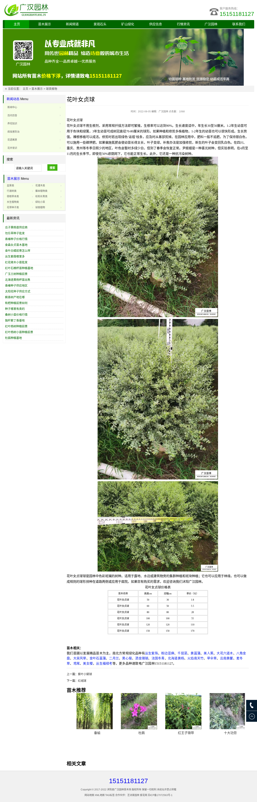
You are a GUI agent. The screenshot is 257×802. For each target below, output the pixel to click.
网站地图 (89, 795)
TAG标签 (110, 795)
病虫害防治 (13, 131)
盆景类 (10, 185)
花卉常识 (12, 148)
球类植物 (51, 88)
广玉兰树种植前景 (16, 273)
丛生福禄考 (104, 663)
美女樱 (88, 663)
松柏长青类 (41, 196)
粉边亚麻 (167, 653)
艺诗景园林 (133, 795)
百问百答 (12, 115)
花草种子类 (13, 207)
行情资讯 (183, 24)
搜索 (52, 167)
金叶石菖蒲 (98, 658)
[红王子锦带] (180, 711)
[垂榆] (91, 711)
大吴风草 (79, 658)
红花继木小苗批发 (16, 262)
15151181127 (237, 14)
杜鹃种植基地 (13, 337)
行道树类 (11, 191)
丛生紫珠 (151, 653)
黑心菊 (127, 658)
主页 (17, 24)
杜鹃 (135, 733)
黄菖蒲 (195, 653)
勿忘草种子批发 (15, 233)
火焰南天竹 (195, 658)
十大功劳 (224, 733)
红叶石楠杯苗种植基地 (19, 268)
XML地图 (100, 795)
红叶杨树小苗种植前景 (19, 332)
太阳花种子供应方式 (17, 291)
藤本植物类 (41, 191)
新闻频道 (72, 24)
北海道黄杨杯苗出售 (17, 279)
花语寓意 (12, 139)
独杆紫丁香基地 (15, 320)
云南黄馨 (226, 658)
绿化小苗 (40, 202)
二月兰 (114, 658)
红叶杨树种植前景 (16, 326)
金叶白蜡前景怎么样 (17, 250)
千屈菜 (182, 653)
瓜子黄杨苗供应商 (16, 227)
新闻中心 (12, 107)
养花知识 (12, 123)
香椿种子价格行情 (16, 239)
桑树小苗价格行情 (16, 314)
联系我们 (238, 24)
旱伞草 (212, 658)
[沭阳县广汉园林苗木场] (53, 10)
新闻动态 (13, 99)
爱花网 (143, 795)
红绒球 (82, 680)
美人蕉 (208, 653)
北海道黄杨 (176, 658)
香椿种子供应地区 (16, 285)
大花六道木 (225, 653)
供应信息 (155, 24)
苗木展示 (44, 24)
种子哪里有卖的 (15, 308)
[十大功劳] (224, 711)
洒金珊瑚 (141, 658)
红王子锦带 (180, 733)
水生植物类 (13, 202)
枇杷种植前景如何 (16, 303)
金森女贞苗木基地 (16, 244)
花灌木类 (40, 185)
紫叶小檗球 (85, 674)
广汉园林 (211, 24)
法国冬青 (158, 658)
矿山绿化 (127, 24)
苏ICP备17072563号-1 (160, 795)
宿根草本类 (13, 196)
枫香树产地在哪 (15, 297)
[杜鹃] (135, 711)
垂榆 (91, 733)
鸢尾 (76, 663)
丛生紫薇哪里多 (15, 256)
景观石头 (100, 24)
